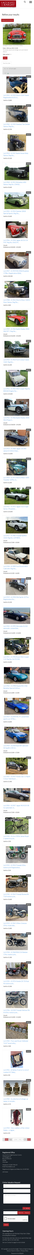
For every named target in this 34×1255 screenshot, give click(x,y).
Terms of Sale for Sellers (13, 1250)
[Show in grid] (8, 73)
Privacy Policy (24, 1250)
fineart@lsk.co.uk (10, 1166)
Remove (27, 1212)
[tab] (17, 54)
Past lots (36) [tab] (6, 63)
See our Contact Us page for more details (13, 1242)
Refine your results (7, 20)
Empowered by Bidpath (17, 1253)
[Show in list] (6, 73)
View (5, 58)
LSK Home (5, 1172)
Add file (27, 1208)
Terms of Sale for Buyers (26, 1249)
